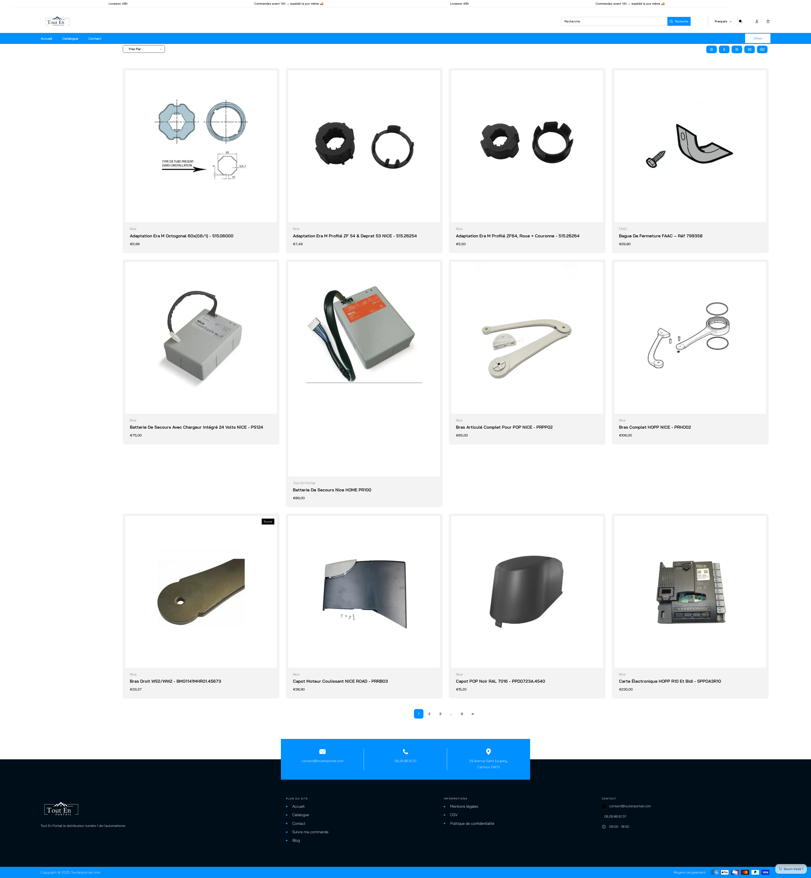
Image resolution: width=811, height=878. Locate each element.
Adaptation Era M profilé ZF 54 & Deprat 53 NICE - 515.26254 (355, 235)
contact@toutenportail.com (322, 761)
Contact (298, 823)
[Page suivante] (472, 714)
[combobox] (614, 21)
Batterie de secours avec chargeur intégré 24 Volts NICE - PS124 (196, 427)
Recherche (681, 21)
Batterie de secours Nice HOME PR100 (332, 489)
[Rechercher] (740, 21)
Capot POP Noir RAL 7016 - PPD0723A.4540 (500, 681)
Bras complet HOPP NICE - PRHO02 (655, 427)
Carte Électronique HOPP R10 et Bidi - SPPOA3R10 (670, 681)
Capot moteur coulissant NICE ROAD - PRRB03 (340, 681)
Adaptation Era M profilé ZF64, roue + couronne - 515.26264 (518, 235)
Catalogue (300, 814)
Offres (758, 38)
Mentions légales (464, 806)
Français (721, 21)
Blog (296, 840)
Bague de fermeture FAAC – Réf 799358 (660, 235)
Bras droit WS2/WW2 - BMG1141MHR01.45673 (175, 681)
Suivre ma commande (310, 831)
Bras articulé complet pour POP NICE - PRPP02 (504, 427)
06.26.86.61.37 (405, 761)
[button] (768, 21)
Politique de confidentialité (472, 823)
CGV (453, 814)
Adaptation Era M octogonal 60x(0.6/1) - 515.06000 (181, 235)
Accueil (298, 806)
